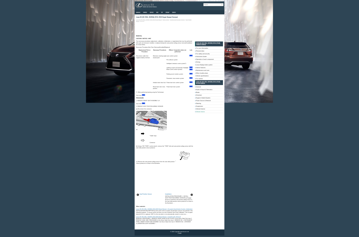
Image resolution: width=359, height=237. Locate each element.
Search (174, 12)
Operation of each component (205, 59)
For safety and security (203, 53)
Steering (198, 103)
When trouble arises (202, 73)
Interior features (200, 67)
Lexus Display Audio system (204, 65)
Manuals (138, 12)
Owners (145, 12)
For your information (202, 48)
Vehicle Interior (165, 19)
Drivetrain (199, 95)
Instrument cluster (201, 56)
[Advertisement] (165, 28)
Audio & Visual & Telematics (204, 89)
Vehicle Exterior (200, 109)
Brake (198, 92)
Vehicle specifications (202, 76)
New (157, 12)
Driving (198, 62)
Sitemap (167, 12)
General (198, 87)
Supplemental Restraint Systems (177, 19)
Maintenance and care (202, 70)
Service (152, 12)
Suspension (199, 106)
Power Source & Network (203, 100)
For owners (199, 78)
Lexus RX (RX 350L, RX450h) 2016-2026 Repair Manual (149, 19)
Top (162, 12)
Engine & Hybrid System (203, 98)
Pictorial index (200, 51)
